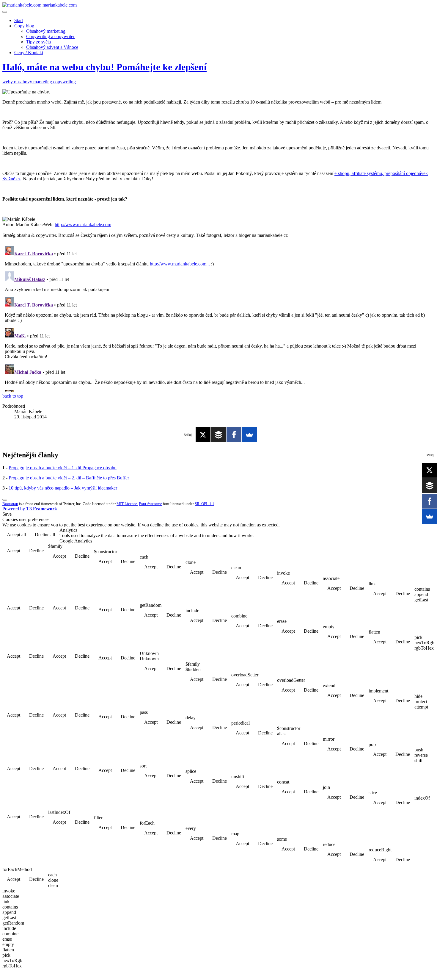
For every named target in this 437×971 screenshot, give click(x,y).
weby (8, 81)
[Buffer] (218, 434)
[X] (203, 434)
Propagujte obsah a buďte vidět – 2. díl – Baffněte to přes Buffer (69, 477)
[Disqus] (218, 317)
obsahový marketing (33, 81)
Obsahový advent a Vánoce (52, 47)
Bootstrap (10, 503)
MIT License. (127, 503)
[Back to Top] (4, 500)
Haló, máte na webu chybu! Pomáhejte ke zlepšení (104, 67)
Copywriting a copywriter (50, 36)
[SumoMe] (249, 434)
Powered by (29, 508)
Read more (419, 535)
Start (18, 20)
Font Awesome (150, 503)
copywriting (64, 81)
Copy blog (24, 25)
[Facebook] (234, 434)
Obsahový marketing (45, 31)
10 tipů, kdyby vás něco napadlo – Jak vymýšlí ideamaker (63, 487)
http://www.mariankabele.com (83, 224)
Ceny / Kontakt (28, 52)
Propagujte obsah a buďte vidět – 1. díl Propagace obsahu (63, 467)
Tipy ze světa (38, 41)
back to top (12, 395)
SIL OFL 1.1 (204, 503)
